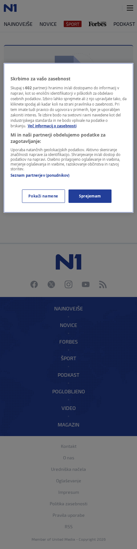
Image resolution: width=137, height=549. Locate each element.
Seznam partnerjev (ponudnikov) (40, 175)
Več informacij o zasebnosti (52, 125)
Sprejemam (90, 196)
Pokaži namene (43, 196)
